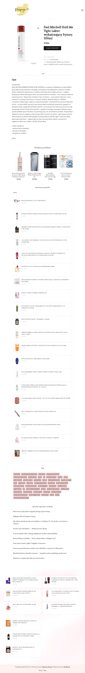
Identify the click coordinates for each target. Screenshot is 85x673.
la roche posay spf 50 (31, 486)
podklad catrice (65, 489)
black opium (42, 474)
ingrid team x (21, 483)
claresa (40, 477)
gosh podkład (37, 480)
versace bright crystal (34, 495)
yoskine (57, 495)
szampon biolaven (56, 492)
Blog (45, 670)
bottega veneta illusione (53, 474)
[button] (38, 28)
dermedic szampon (51, 477)
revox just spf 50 (38, 492)
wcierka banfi (45, 495)
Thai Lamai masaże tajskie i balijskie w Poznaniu (29, 543)
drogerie (60, 477)
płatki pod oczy (18, 492)
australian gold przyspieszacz (29, 474)
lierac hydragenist (42, 486)
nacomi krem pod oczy (65, 64)
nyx (24, 489)
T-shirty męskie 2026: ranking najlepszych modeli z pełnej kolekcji (35, 533)
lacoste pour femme (19, 486)
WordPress (67, 667)
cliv (44, 477)
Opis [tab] (43, 73)
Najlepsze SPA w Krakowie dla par (24, 516)
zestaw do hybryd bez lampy (21, 498)
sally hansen (46, 492)
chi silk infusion (32, 477)
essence (66, 477)
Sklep (40, 670)
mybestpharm (52, 486)
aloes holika (17, 474)
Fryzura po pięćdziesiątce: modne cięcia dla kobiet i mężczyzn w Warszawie (38, 548)
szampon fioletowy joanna (20, 495)
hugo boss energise (66, 480)
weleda (52, 495)
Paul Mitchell (54, 59)
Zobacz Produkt (52, 48)
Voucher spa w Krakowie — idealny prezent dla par (30, 529)
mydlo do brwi (17, 489)
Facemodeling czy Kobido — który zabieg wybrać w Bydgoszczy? (34, 538)
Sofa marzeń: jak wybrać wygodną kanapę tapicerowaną (31, 511)
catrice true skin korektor (20, 477)
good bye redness (27, 480)
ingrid (15, 483)
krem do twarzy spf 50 (62, 483)
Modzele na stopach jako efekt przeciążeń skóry (28, 558)
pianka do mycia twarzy (53, 489)
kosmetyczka (51, 483)
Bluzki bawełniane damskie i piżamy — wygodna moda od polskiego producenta (39, 553)
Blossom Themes (47, 667)
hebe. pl (45, 480)
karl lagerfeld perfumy (40, 483)
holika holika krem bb (54, 480)
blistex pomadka (52, 62)
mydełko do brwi (53, 64)
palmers (43, 489)
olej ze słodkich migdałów (33, 489)
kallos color (60, 62)
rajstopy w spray (27, 492)
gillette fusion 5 (18, 480)
